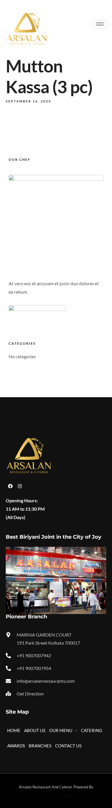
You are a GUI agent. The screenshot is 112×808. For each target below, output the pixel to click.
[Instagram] (19, 486)
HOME (13, 730)
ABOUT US (34, 730)
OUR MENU (60, 730)
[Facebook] (10, 486)
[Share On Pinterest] (31, 783)
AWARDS (16, 745)
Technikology (55, 795)
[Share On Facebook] (19, 783)
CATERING (91, 730)
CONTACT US (68, 745)
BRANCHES (40, 745)
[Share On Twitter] (25, 783)
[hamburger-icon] (99, 24)
